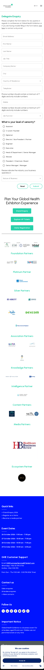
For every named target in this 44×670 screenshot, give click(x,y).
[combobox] (19, 81)
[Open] (40, 81)
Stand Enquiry (22, 211)
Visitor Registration (22, 228)
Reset (22, 186)
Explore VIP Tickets (22, 219)
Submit (36, 186)
